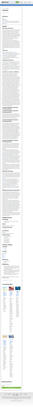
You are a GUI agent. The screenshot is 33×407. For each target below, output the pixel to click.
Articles (25, 2)
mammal (10, 143)
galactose (5, 22)
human (4, 143)
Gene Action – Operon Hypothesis (5, 294)
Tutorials (29, 2)
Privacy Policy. (16, 399)
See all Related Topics (11, 387)
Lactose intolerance (7, 238)
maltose (5, 248)
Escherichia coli (12, 186)
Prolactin (3, 151)
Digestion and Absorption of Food (11, 293)
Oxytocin (13, 154)
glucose (10, 22)
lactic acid (3, 182)
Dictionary (21, 2)
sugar (8, 222)
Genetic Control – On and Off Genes (17, 293)
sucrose (5, 249)
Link (14, 272)
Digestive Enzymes (8, 384)
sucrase (17, 102)
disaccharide (5, 21)
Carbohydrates (4, 54)
